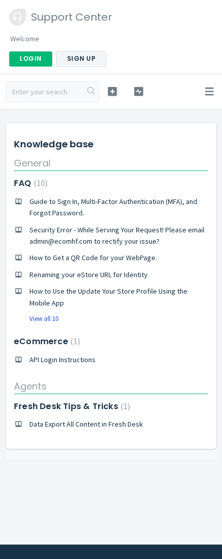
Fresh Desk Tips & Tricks (71, 406)
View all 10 (43, 318)
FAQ (29, 183)
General (32, 163)
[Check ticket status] (139, 91)
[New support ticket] (112, 91)
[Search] (91, 91)
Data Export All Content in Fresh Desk (86, 424)
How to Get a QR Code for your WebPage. (93, 257)
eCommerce (45, 341)
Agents (30, 386)
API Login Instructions (62, 359)
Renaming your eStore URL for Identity (88, 274)
